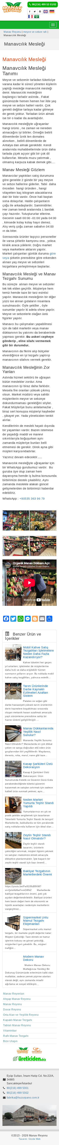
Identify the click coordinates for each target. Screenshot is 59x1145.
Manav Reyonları (13, 993)
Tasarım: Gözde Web (29, 1139)
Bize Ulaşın (10, 1041)
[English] (45, 11)
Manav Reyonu (12, 1004)
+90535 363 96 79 (32, 498)
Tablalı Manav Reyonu (17, 1025)
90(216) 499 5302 (18, 1092)
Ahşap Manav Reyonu (16, 999)
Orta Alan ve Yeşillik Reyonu (21, 1014)
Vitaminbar (10, 1030)
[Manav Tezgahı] (35, 11)
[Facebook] (29, 11)
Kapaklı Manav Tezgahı (17, 1020)
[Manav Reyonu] (12, 7)
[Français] (30, 16)
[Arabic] (36, 16)
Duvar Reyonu (12, 1009)
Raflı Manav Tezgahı (16, 1035)
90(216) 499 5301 (18, 1088)
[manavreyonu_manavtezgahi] (40, 11)
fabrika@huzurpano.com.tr (23, 1097)
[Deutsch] (52, 11)
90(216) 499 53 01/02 (43, 4)
